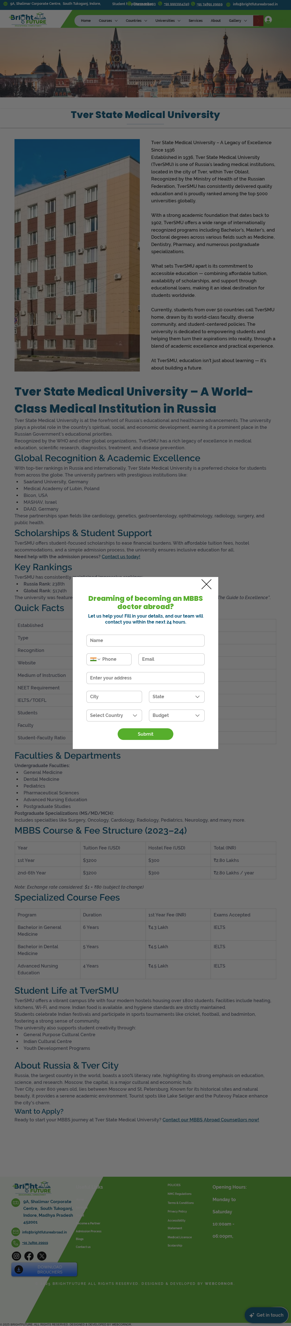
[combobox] (177, 697)
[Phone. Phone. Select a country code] (95, 659)
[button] (206, 584)
